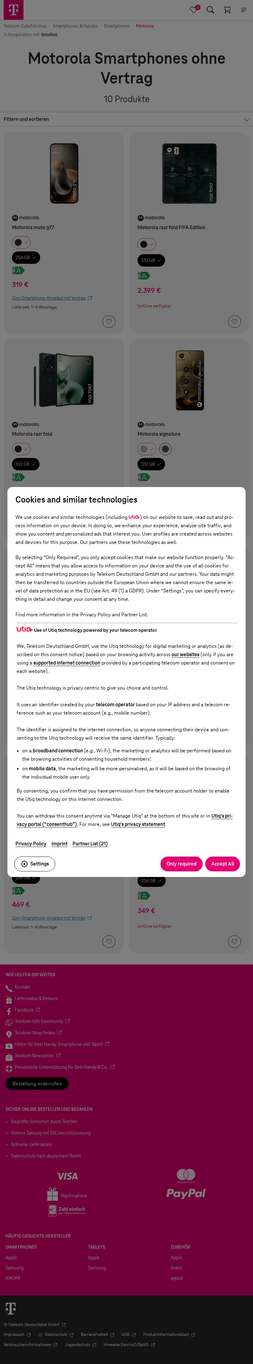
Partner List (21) (90, 843)
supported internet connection (66, 663)
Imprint (60, 843)
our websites (185, 654)
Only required (182, 864)
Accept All (222, 864)
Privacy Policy (31, 843)
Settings (40, 864)
